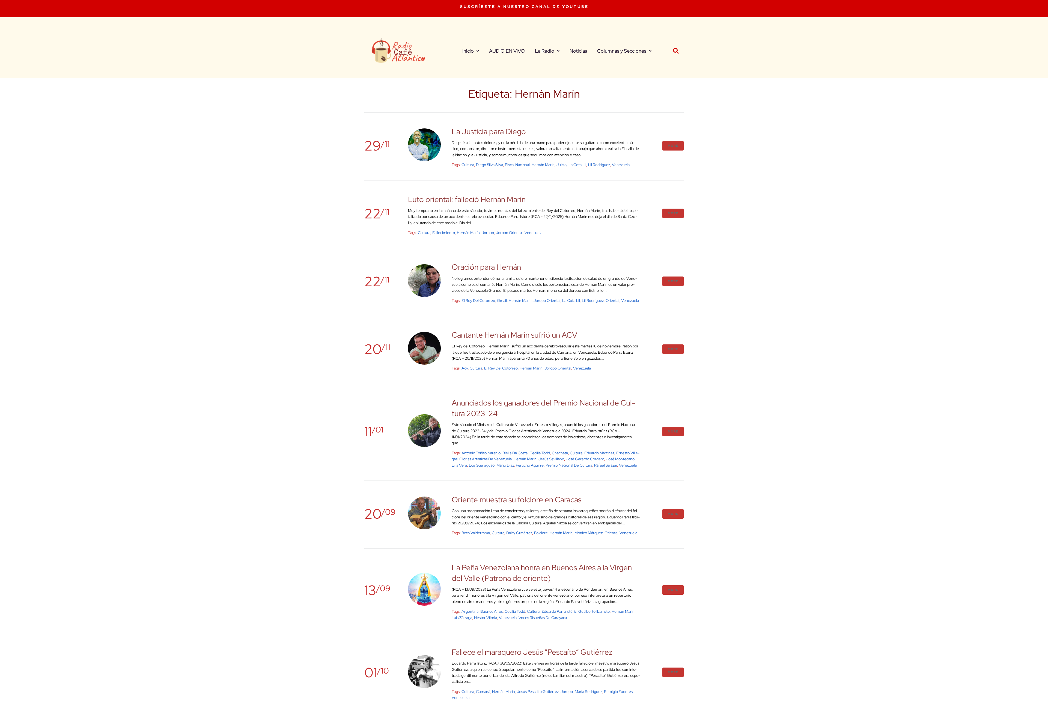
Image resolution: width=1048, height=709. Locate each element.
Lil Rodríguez (593, 300)
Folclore (541, 532)
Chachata (560, 452)
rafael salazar (605, 465)
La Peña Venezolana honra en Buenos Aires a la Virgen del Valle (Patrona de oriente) (542, 572)
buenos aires (491, 611)
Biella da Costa (515, 452)
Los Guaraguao (482, 465)
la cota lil (577, 164)
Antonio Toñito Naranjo (481, 452)
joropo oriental (509, 232)
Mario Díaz (505, 465)
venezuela (621, 164)
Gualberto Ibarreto (594, 611)
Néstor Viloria (485, 617)
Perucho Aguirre (530, 465)
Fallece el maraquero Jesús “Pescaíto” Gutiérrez (532, 652)
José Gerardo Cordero (585, 458)
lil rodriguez (599, 164)
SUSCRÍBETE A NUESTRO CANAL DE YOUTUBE (524, 6)
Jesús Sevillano (551, 458)
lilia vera (459, 465)
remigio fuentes (618, 691)
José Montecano (620, 458)
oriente (611, 532)
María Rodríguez (588, 691)
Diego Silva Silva (489, 164)
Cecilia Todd (539, 452)
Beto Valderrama (476, 532)
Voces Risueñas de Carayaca (543, 617)
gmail (502, 300)
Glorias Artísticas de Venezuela (485, 458)
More (673, 146)
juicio (561, 164)
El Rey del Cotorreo (478, 300)
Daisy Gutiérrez (519, 532)
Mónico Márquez (588, 532)
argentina (470, 611)
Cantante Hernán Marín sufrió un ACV (514, 335)
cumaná (483, 691)
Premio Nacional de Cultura (569, 465)
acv (465, 368)
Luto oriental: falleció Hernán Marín (467, 199)
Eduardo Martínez (599, 452)
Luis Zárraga (462, 617)
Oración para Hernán (486, 267)
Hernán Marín (543, 164)
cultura (468, 164)
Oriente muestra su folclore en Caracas (516, 499)
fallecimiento (443, 232)
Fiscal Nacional (517, 164)
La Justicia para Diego (489, 131)
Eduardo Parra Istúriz (558, 611)
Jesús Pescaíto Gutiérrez (538, 691)
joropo (488, 232)
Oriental (612, 300)
